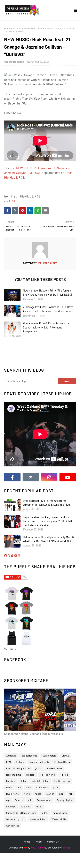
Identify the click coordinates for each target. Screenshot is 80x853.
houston (10, 781)
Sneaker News (44, 800)
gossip (38, 768)
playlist (50, 793)
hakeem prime (54, 768)
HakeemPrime (13, 774)
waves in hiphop (38, 819)
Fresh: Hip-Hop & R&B (18, 768)
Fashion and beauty (39, 761)
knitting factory (62, 781)
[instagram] (49, 477)
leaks (9, 787)
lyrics (55, 787)
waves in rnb (12, 825)
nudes (38, 793)
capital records (29, 755)
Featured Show (62, 761)
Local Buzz (42, 787)
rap (8, 800)
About (39, 841)
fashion (20, 761)
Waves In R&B (58, 819)
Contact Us (53, 841)
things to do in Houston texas (21, 812)
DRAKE (65, 755)
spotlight (11, 806)
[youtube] (67, 477)
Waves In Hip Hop (15, 819)
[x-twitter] (31, 477)
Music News (12, 793)
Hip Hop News (47, 774)
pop (61, 793)
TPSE (12, 201)
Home (7, 28)
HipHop (64, 774)
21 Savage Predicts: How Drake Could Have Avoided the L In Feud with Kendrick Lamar (48, 309)
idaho (23, 781)
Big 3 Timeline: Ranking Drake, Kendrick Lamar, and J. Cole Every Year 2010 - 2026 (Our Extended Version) (47, 521)
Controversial (49, 755)
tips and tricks (60, 812)
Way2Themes (38, 847)
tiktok (44, 812)
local (28, 787)
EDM (8, 761)
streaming (26, 806)
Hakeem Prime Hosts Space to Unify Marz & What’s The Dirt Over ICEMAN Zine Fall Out (48, 539)
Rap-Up (19, 800)
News (27, 793)
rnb (30, 800)
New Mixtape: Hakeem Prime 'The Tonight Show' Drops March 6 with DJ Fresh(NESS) (47, 292)
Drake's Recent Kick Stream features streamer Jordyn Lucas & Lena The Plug (46, 502)
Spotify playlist (65, 800)
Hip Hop (17, 28)
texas (39, 806)
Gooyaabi (66, 847)
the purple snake (14, 61)
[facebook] (12, 477)
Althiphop (11, 755)
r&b (71, 793)
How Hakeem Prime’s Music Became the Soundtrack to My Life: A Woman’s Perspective (46, 327)
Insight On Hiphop (40, 781)
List (19, 787)
